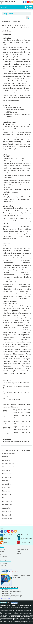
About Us (2, 549)
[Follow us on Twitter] (26, 2)
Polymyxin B (6, 515)
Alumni (2, 551)
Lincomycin (6, 491)
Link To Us (3, 553)
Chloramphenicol (8, 463)
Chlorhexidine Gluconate (10, 467)
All (3, 25)
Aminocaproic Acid (8, 453)
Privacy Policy (3, 556)
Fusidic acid (6, 487)
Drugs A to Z (16, 21)
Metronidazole (7, 501)
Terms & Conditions (5, 554)
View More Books (5, 598)
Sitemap (19, 551)
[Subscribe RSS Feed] (32, 2)
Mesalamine (6, 494)
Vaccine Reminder (4, 565)
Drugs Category (6, 21)
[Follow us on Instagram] (30, 2)
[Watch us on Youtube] (28, 2)
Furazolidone (6, 484)
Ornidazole (6, 508)
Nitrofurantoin (7, 505)
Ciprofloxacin (7, 470)
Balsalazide (6, 460)
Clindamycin (6, 474)
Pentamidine (6, 511)
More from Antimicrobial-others (16, 450)
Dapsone (5, 481)
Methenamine (7, 498)
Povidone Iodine (7, 518)
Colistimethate (7, 477)
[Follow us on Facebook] (24, 2)
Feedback (19, 553)
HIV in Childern (4, 563)
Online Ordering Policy (22, 549)
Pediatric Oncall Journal (6, 567)
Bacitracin (5, 456)
